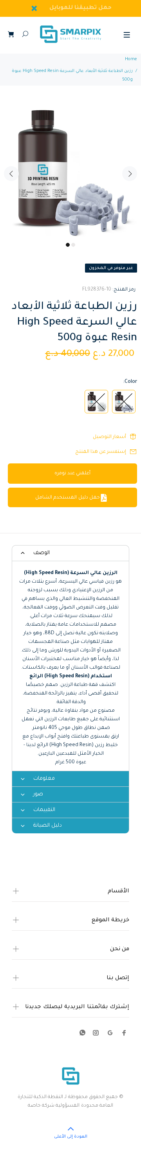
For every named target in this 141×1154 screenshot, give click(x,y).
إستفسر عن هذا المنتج (100, 452)
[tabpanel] (70, 169)
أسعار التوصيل (109, 437)
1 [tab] (68, 245)
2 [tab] (73, 245)
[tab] (70, 553)
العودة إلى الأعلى (70, 1136)
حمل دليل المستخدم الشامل (67, 498)
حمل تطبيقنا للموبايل (80, 8)
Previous (11, 173)
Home (131, 59)
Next (129, 173)
